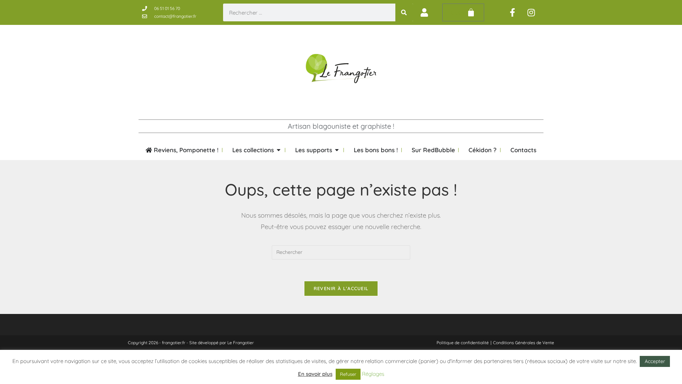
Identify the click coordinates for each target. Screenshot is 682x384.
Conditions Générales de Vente (523, 342)
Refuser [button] (348, 374)
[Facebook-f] (512, 12)
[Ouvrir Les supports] (337, 150)
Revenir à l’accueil (341, 288)
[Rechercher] (404, 12)
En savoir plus (315, 373)
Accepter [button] (655, 361)
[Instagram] (531, 12)
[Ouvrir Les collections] (279, 150)
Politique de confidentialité (463, 342)
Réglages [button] (373, 373)
